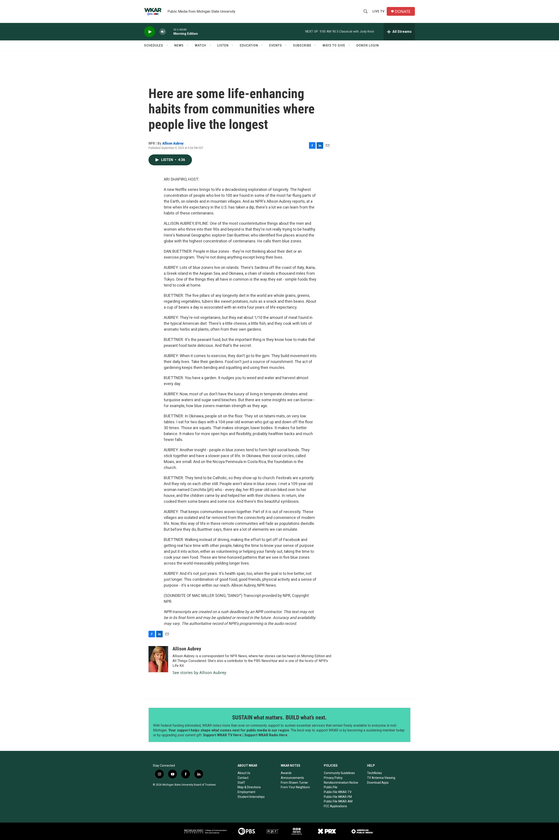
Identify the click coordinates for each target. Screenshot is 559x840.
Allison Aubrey (173, 143)
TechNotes (374, 773)
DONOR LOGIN (367, 45)
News (179, 45)
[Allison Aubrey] (158, 659)
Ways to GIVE (334, 45)
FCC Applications (335, 806)
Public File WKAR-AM (338, 801)
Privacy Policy (333, 778)
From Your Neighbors (295, 787)
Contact (243, 778)
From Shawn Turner (294, 782)
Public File (330, 787)
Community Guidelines (339, 773)
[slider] (169, 31)
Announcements (292, 778)
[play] (149, 31)
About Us (244, 773)
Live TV (379, 11)
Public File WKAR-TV (338, 792)
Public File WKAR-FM (338, 797)
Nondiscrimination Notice (341, 782)
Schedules (153, 45)
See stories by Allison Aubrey (199, 672)
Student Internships (251, 797)
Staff (241, 782)
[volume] (162, 32)
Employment (246, 792)
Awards (286, 773)
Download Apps (378, 782)
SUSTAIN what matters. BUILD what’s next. (279, 717)
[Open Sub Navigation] (167, 45)
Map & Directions (249, 787)
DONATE (403, 11)
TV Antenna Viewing (381, 778)
